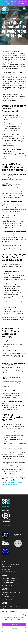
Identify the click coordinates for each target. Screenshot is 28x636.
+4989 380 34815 (9, 597)
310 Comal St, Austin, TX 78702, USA (11, 607)
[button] (24, 9)
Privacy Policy (6, 525)
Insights (14, 18)
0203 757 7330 (8, 583)
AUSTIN (4, 603)
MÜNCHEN (5, 589)
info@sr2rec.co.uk (9, 571)
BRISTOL (4, 561)
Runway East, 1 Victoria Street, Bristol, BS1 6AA (11, 565)
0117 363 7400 (8, 569)
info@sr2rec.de (8, 599)
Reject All (14, 632)
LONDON (4, 575)
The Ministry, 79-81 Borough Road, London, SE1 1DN (10, 579)
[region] (14, 622)
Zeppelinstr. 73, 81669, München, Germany (11, 593)
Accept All (14, 624)
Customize (14, 628)
